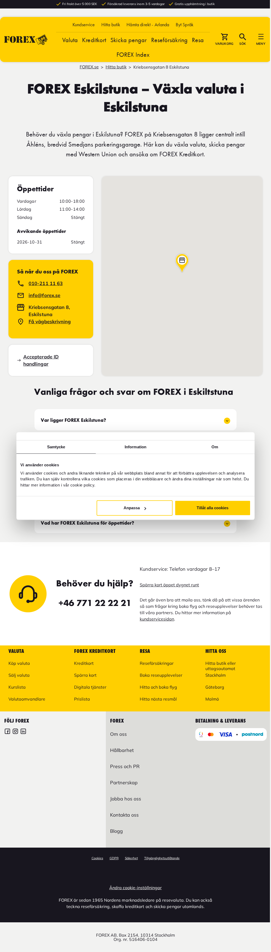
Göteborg (214, 687)
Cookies (97, 858)
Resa (198, 40)
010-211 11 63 (46, 283)
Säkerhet (131, 858)
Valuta (70, 40)
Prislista (82, 699)
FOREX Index (133, 54)
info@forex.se (44, 295)
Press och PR (124, 766)
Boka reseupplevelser (161, 675)
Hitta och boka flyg (158, 687)
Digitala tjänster (90, 687)
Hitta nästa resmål (158, 699)
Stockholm (215, 675)
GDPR (114, 858)
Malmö (212, 699)
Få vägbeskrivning (50, 321)
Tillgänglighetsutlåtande (162, 858)
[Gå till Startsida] (26, 40)
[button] (184, 24)
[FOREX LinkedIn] (23, 732)
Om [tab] (214, 447)
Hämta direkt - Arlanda (148, 24)
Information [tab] (135, 447)
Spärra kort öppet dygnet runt (169, 584)
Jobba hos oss (125, 799)
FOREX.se (89, 66)
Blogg (116, 831)
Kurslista (17, 687)
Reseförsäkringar (157, 663)
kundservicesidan (157, 619)
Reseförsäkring (169, 40)
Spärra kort (85, 675)
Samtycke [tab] (56, 447)
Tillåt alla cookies (212, 508)
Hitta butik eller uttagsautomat (220, 666)
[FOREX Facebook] (7, 732)
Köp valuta (19, 663)
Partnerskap (124, 783)
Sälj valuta (19, 675)
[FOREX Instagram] (15, 732)
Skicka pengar (128, 40)
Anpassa (132, 508)
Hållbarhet (122, 750)
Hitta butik (110, 24)
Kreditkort (94, 40)
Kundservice (84, 24)
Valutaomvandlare (26, 699)
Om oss (118, 734)
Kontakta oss (124, 815)
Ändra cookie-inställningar (135, 887)
